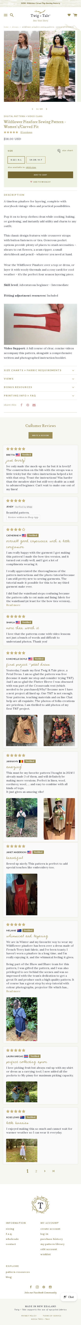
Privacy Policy (29, 1316)
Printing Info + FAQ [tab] (20, 395)
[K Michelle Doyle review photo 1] (21, 730)
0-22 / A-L (16, 160)
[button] (11, 132)
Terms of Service (52, 1316)
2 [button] (36, 1171)
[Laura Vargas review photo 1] (21, 1092)
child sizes (31, 167)
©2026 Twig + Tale (40, 1319)
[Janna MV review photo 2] (59, 819)
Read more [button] (13, 605)
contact (11, 1244)
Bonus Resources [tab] (18, 387)
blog (9, 1277)
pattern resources (18, 1271)
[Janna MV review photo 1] (21, 819)
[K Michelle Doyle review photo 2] (59, 730)
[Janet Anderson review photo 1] (21, 894)
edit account (48, 1249)
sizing (10, 1228)
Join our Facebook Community (41, 1292)
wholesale (12, 1238)
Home (6, 27)
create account (50, 1228)
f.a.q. (9, 1233)
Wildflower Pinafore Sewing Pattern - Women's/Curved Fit (48, 27)
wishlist (45, 1254)
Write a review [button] (40, 435)
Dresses (15, 27)
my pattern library (52, 1244)
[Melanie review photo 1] (21, 1019)
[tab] (40, 370)
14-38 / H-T (35, 160)
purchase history (51, 1238)
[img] (40, 449)
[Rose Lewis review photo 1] (21, 1150)
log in (44, 1233)
